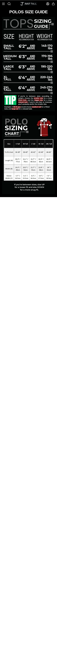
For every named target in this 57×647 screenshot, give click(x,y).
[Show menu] (3, 4)
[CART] (53, 4)
